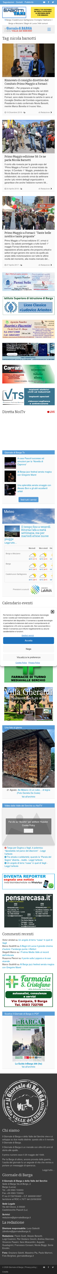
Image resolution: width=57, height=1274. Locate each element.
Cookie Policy (21, 662)
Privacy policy (30, 1267)
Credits (5, 1271)
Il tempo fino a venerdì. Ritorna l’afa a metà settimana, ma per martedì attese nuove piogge (28, 533)
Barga (8, 19)
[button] (52, 611)
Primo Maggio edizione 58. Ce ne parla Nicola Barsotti (25, 158)
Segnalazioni (8, 2)
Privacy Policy (34, 662)
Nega (28, 648)
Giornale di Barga (16, 1267)
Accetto (28, 830)
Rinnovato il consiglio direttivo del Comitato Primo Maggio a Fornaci (26, 82)
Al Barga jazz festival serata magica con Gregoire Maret (34, 473)
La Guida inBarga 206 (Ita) (28, 1063)
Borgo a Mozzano (16, 23)
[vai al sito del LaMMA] (41, 589)
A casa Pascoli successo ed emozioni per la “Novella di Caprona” (30, 461)
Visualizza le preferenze (28, 657)
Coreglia (38, 19)
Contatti (19, 2)
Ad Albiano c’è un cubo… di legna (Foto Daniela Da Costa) (33, 791)
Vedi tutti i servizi (28, 499)
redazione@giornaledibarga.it (16, 1217)
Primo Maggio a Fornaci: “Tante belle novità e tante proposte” (28, 234)
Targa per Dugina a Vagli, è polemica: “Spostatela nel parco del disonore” (24, 849)
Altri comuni (43, 23)
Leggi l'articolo (36, 859)
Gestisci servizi (28, 635)
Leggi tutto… (11, 542)
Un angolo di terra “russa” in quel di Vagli (26, 862)
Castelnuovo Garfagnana (23, 19)
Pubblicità (29, 2)
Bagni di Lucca (30, 23)
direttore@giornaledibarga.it (16, 1231)
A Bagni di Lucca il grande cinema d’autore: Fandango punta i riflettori (27, 947)
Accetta (28, 640)
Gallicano (47, 19)
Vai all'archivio (28, 796)
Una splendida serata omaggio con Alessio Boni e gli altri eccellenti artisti (34, 488)
